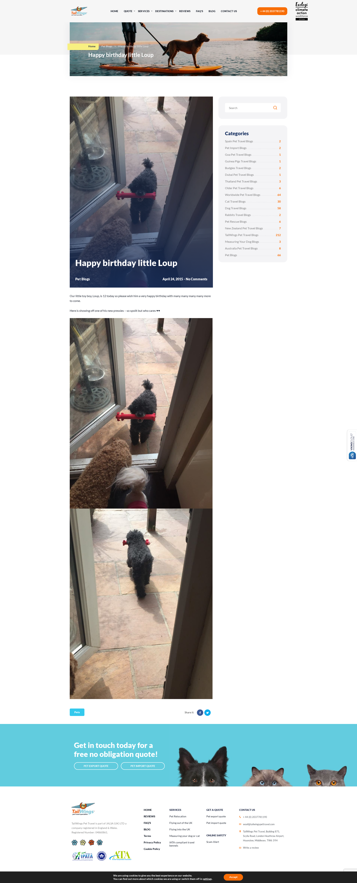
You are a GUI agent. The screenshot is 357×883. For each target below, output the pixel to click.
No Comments (196, 279)
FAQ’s (199, 11)
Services (144, 11)
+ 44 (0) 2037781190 (272, 11)
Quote (128, 11)
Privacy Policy (152, 842)
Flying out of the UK (180, 822)
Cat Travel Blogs (253, 201)
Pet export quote (216, 816)
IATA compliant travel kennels (181, 844)
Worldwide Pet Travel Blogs (253, 194)
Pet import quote (216, 822)
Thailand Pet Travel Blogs (253, 181)
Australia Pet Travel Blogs (253, 248)
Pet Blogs (106, 46)
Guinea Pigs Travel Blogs (253, 161)
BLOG (147, 829)
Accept (233, 877)
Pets (77, 712)
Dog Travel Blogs (253, 208)
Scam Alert (212, 841)
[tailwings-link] (79, 11)
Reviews (185, 11)
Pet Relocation (177, 816)
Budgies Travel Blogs (253, 168)
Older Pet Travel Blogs (253, 188)
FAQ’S (147, 822)
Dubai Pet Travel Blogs (253, 174)
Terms (147, 835)
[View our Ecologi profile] (305, 11)
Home (114, 11)
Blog (212, 11)
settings (207, 878)
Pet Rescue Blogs (253, 221)
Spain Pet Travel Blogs (253, 141)
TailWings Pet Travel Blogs (253, 235)
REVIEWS (149, 816)
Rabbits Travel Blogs (253, 215)
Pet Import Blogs (253, 148)
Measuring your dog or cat (184, 835)
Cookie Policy (152, 848)
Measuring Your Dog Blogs (253, 241)
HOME (148, 809)
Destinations (164, 11)
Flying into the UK (179, 829)
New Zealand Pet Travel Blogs (253, 228)
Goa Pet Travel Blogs (253, 154)
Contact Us (229, 11)
